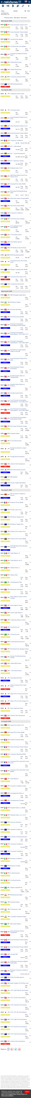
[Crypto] (13, 6)
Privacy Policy (21, 1094)
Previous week (8, 17)
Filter (28, 11)
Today (2, 11)
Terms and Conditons (7, 1095)
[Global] (3, 6)
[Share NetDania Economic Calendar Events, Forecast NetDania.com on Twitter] (15, 1049)
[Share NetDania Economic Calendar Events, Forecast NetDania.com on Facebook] (8, 1049)
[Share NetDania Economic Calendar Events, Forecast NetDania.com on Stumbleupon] (19, 1049)
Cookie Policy (12, 1094)
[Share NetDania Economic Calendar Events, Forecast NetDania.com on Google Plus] (12, 1049)
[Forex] (8, 6)
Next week (24, 17)
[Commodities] (23, 6)
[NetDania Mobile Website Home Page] (12, 2)
